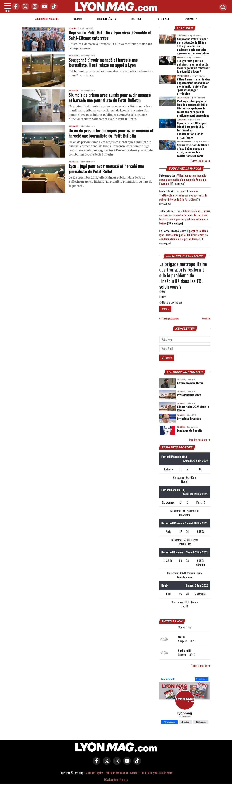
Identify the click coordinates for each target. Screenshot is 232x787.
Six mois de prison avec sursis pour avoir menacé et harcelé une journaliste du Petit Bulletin (110, 97)
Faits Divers (163, 18)
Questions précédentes (169, 318)
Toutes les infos (199, 161)
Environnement (185, 142)
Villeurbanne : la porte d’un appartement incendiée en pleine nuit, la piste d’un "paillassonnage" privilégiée (193, 86)
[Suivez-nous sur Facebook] (184, 701)
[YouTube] (43, 7)
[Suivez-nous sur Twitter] (106, 763)
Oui (164, 291)
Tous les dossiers (198, 440)
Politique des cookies (117, 773)
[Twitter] (24, 7)
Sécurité (181, 57)
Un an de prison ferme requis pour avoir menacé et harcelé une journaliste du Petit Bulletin (111, 133)
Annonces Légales (106, 18)
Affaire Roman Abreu (190, 383)
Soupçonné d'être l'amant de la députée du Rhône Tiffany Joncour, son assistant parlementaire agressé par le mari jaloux (193, 46)
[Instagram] (34, 7)
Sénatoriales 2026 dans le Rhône (193, 408)
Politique (136, 18)
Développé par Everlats (116, 780)
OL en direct (183, 98)
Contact (134, 773)
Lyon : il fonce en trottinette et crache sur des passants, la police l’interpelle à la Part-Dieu (183, 195)
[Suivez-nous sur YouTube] (126, 763)
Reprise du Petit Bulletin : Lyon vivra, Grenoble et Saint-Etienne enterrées (110, 35)
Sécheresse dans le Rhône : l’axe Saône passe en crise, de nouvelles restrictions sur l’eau (193, 150)
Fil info (78, 18)
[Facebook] (15, 7)
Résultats (206, 318)
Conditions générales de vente (156, 773)
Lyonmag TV (191, 18)
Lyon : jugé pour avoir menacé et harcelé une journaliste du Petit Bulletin (106, 168)
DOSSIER (181, 380)
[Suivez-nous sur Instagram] (116, 763)
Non (164, 297)
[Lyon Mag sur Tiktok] (136, 763)
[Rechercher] (222, 7)
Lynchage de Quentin (189, 430)
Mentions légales (94, 773)
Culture (72, 28)
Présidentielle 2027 (189, 394)
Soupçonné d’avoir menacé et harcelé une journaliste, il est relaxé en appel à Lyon (103, 62)
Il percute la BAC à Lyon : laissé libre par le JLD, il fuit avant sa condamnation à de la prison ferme (192, 130)
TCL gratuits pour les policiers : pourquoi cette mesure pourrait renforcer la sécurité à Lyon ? (193, 66)
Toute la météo (199, 666)
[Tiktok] (53, 7)
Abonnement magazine (47, 18)
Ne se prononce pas (172, 302)
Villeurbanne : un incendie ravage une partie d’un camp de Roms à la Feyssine (183, 179)
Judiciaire (73, 56)
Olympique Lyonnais (189, 418)
